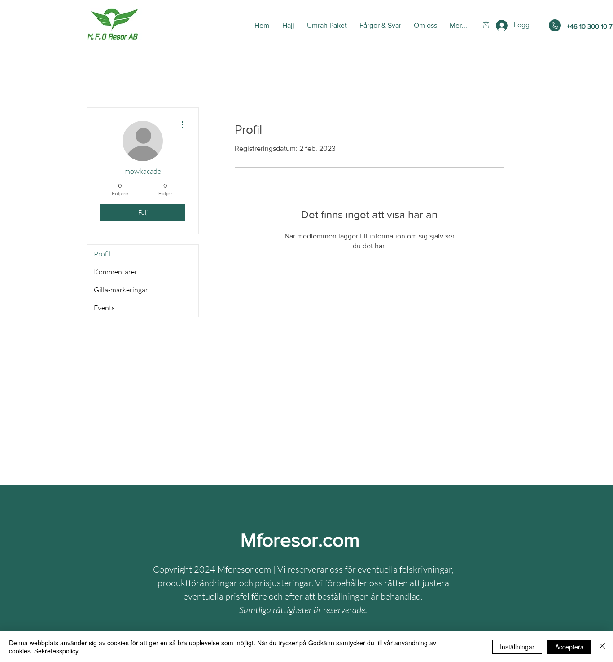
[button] (486, 24)
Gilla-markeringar (121, 289)
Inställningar (517, 646)
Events (104, 307)
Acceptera (569, 646)
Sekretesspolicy (56, 650)
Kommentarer (115, 271)
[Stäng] (602, 647)
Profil (102, 253)
